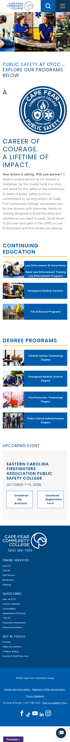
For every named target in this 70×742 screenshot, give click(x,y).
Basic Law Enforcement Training (46, 272)
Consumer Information (14, 622)
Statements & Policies (14, 613)
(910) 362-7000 (20, 550)
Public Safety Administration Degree (45, 420)
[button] (63, 6)
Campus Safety (11, 651)
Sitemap (7, 584)
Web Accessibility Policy (54, 702)
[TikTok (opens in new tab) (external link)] (28, 714)
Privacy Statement (35, 696)
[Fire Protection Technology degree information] (13, 400)
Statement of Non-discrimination (48, 689)
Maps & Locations (12, 646)
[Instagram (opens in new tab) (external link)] (48, 713)
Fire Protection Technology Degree (45, 399)
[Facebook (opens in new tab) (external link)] (22, 713)
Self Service (9, 575)
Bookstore (8, 579)
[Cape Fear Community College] (20, 6)
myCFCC (7, 565)
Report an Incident (12, 627)
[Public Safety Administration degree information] (13, 420)
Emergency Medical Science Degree (45, 378)
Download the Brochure (21, 499)
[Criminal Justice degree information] (13, 358)
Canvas (6, 570)
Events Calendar (11, 603)
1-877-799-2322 (32, 702)
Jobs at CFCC (10, 599)
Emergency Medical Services (45, 291)
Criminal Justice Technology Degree (45, 358)
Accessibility (9, 608)
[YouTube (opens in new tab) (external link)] (35, 713)
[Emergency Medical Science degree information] (13, 379)
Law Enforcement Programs (45, 276)
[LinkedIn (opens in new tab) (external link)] (41, 714)
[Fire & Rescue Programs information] (13, 312)
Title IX (6, 618)
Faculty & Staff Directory (15, 656)
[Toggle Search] (48, 6)
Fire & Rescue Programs (46, 312)
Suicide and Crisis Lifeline (17, 689)
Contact (7, 642)
